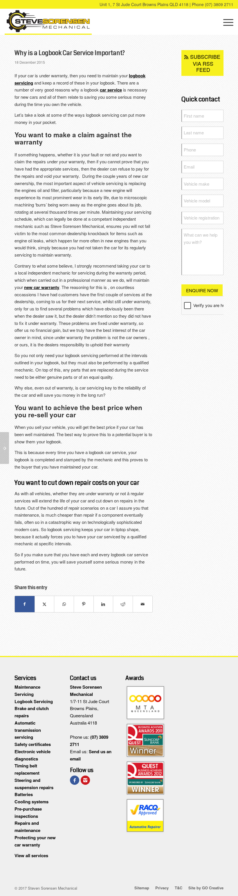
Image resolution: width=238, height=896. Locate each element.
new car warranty (41, 287)
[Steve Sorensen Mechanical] (48, 22)
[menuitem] (225, 22)
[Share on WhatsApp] (64, 604)
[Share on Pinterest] (83, 604)
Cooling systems (31, 801)
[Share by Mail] (142, 604)
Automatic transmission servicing (28, 730)
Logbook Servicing (34, 701)
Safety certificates (33, 744)
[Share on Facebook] (25, 604)
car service (111, 90)
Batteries (24, 794)
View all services (31, 855)
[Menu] (225, 22)
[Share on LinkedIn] (103, 604)
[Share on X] (44, 604)
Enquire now (202, 290)
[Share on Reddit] (123, 604)
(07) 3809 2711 (219, 4)
